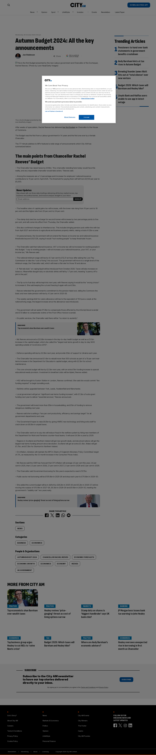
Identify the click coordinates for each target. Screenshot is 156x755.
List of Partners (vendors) (54, 111)
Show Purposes (69, 117)
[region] (79, 99)
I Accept (86, 117)
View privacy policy (87, 98)
